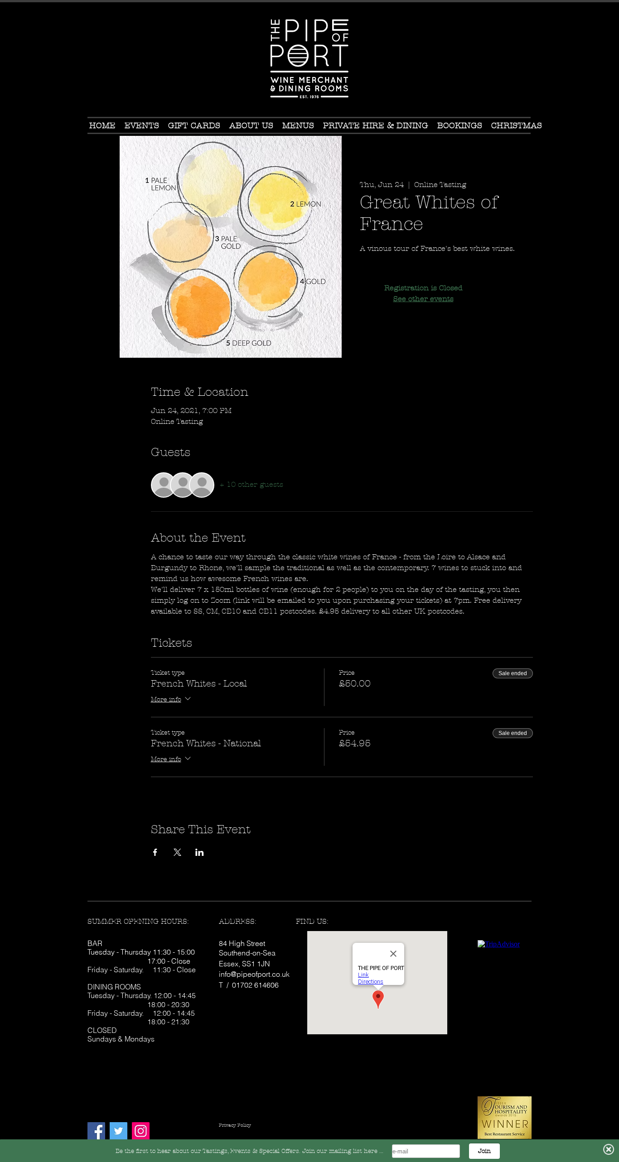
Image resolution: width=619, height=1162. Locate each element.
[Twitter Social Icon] (118, 1131)
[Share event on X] (177, 852)
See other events (423, 298)
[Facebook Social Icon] (96, 1131)
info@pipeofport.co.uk (254, 974)
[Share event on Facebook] (155, 852)
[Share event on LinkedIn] (199, 852)
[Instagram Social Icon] (141, 1131)
